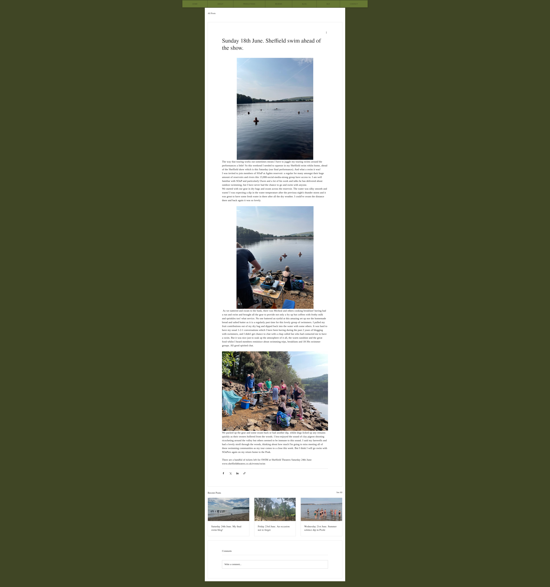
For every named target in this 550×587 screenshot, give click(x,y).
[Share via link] (244, 473)
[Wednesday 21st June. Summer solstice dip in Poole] (321, 509)
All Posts (212, 13)
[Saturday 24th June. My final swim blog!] (228, 509)
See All (339, 492)
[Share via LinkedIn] (237, 473)
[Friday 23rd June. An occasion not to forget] (275, 509)
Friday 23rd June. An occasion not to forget (274, 528)
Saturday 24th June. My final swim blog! (226, 528)
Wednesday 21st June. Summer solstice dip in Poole (320, 528)
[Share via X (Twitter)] (230, 473)
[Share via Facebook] (223, 473)
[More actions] (326, 32)
